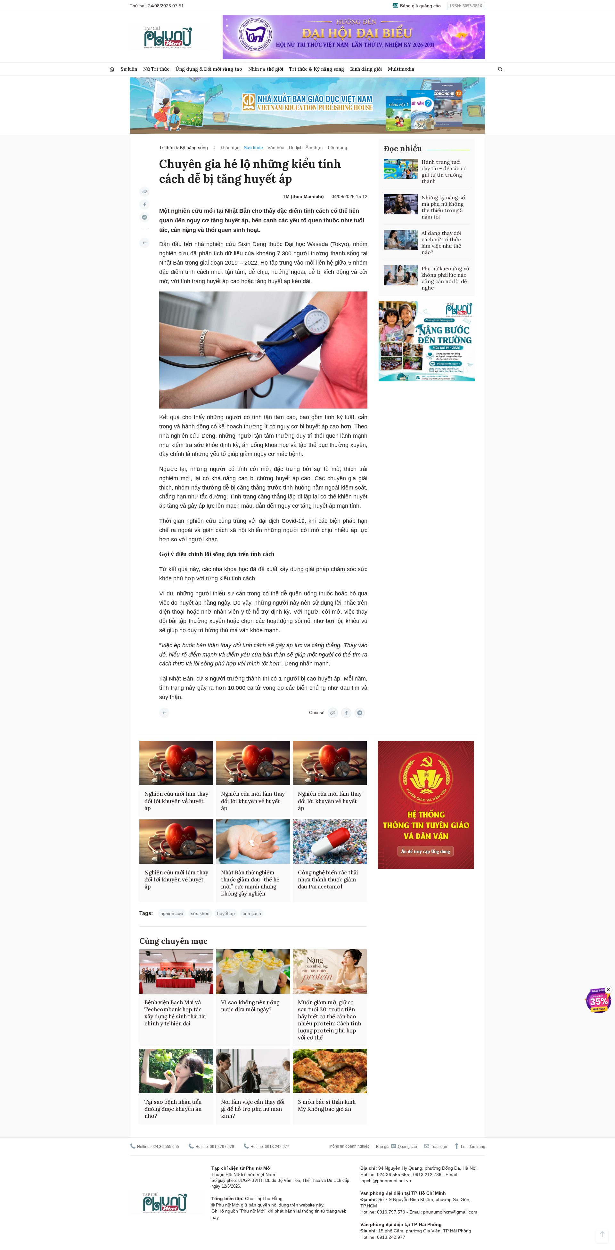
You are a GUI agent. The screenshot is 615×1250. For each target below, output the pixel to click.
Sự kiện (129, 69)
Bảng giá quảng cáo (420, 5)
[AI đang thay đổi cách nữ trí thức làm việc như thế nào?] (401, 240)
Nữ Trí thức (156, 69)
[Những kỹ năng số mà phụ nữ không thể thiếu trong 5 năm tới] (401, 204)
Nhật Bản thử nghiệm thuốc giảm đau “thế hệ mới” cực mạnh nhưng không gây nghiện (250, 883)
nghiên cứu (171, 913)
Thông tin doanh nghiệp (349, 1146)
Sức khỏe (253, 147)
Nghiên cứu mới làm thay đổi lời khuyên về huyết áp (176, 800)
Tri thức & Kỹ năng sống (316, 69)
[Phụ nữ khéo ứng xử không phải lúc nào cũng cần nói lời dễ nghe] (401, 275)
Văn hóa (275, 147)
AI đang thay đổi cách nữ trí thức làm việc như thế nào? (441, 242)
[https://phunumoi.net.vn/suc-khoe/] (144, 243)
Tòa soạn (438, 1146)
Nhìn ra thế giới (265, 69)
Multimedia (401, 69)
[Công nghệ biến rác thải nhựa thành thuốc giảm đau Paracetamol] (330, 841)
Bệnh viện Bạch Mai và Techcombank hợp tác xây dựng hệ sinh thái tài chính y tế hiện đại (175, 1013)
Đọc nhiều (403, 149)
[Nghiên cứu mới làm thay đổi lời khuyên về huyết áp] (176, 763)
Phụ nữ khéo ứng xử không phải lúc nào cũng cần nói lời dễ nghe (445, 278)
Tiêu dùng (337, 147)
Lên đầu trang (472, 1146)
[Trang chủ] (112, 69)
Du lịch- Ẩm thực (306, 147)
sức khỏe (200, 913)
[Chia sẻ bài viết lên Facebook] (144, 204)
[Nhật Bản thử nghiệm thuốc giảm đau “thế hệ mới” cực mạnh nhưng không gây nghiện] (253, 841)
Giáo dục (230, 147)
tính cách (251, 913)
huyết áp (226, 913)
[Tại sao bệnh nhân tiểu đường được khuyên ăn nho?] (176, 1071)
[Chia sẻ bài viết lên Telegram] (144, 217)
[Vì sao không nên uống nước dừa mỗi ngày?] (253, 971)
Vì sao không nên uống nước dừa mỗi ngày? (250, 1006)
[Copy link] (144, 192)
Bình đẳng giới (366, 69)
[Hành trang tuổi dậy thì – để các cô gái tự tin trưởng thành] (401, 169)
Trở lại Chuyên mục (164, 713)
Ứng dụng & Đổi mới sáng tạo (209, 69)
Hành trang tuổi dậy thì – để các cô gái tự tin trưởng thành (444, 171)
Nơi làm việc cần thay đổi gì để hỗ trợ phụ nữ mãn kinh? (253, 1108)
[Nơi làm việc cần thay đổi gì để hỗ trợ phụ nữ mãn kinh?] (253, 1071)
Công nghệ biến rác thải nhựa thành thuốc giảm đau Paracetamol (328, 879)
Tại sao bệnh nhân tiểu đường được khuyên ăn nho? (173, 1108)
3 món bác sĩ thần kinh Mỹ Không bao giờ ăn (327, 1105)
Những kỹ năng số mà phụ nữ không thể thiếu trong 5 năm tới (443, 207)
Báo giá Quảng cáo (396, 1146)
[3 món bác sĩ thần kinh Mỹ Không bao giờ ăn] (330, 1071)
